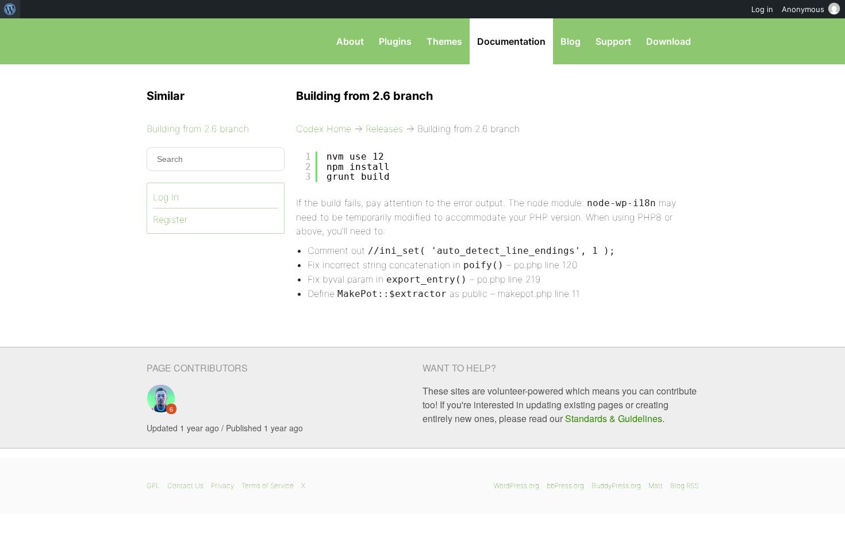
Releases (384, 128)
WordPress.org (516, 485)
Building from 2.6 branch (198, 128)
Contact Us (185, 485)
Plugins (395, 41)
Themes (444, 41)
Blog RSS (684, 485)
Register (170, 219)
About (350, 41)
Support (613, 41)
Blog (570, 41)
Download (668, 41)
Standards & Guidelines (613, 418)
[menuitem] (10, 9)
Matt (655, 485)
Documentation (511, 41)
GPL (153, 485)
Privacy (222, 485)
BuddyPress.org (616, 485)
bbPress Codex (206, 41)
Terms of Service (267, 485)
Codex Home (323, 128)
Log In (166, 197)
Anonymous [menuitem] (803, 9)
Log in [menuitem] (762, 9)
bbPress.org (565, 485)
